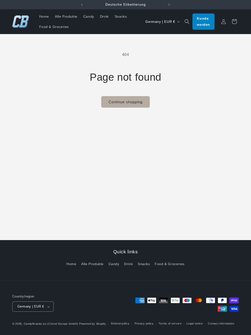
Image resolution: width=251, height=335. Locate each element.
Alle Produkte (92, 264)
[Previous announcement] (81, 4)
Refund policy (120, 323)
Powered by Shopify (92, 323)
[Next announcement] (169, 4)
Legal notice (195, 323)
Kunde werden (203, 21)
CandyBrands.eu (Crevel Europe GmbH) (51, 323)
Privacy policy (144, 323)
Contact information (221, 323)
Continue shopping (125, 102)
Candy (114, 264)
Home (71, 264)
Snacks (144, 264)
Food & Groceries (170, 264)
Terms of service (170, 323)
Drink (128, 264)
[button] (187, 21)
